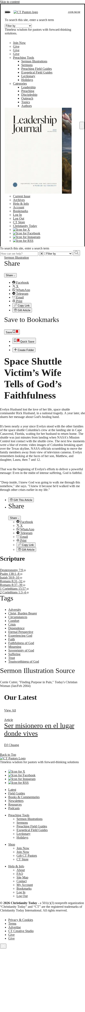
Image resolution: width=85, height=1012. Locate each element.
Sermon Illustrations (34, 61)
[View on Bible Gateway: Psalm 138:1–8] (21, 574)
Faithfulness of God (21, 643)
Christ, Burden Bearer (22, 613)
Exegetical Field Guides (36, 72)
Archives (19, 200)
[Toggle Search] (81, 125)
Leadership (28, 87)
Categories (20, 83)
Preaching (27, 91)
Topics (25, 102)
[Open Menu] (7, 12)
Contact (22, 881)
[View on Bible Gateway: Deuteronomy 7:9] (25, 570)
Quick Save (26, 341)
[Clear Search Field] (41, 254)
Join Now (74, 12)
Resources (15, 804)
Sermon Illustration (16, 257)
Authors (26, 106)
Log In (17, 214)
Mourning (14, 646)
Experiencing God (20, 635)
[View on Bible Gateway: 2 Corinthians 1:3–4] (28, 592)
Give (16, 46)
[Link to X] (21, 229)
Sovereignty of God (21, 650)
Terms (12, 923)
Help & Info (21, 203)
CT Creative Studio (21, 931)
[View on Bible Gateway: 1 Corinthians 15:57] (28, 588)
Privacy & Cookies (20, 920)
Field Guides (16, 793)
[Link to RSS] (23, 240)
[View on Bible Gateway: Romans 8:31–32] (24, 581)
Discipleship (29, 94)
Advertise (14, 927)
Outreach (27, 98)
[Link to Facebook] (26, 233)
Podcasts (14, 808)
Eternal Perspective (20, 632)
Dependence (16, 628)
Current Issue (21, 196)
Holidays (27, 80)
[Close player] (3, 946)
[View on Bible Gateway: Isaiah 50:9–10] (21, 577)
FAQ (20, 873)
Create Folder (25, 350)
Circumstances (17, 617)
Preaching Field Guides (36, 68)
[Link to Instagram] (26, 237)
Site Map (22, 877)
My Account (25, 885)
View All (10, 710)
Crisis (12, 624)
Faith (11, 639)
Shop (11, 844)
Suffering (14, 654)
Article (8, 720)
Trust (11, 658)
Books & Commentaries (24, 797)
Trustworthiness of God (23, 661)
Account (18, 207)
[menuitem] (46, 282)
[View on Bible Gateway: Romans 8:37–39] (24, 585)
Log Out (18, 218)
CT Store (19, 222)
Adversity (14, 609)
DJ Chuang (11, 745)
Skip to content (10, 2)
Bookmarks (20, 211)
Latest (12, 789)
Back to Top (8, 754)
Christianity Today (25, 226)
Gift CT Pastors (27, 855)
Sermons (27, 65)
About (21, 870)
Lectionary (28, 76)
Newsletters (16, 801)
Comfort (13, 620)
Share (10, 275)
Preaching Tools (23, 57)
